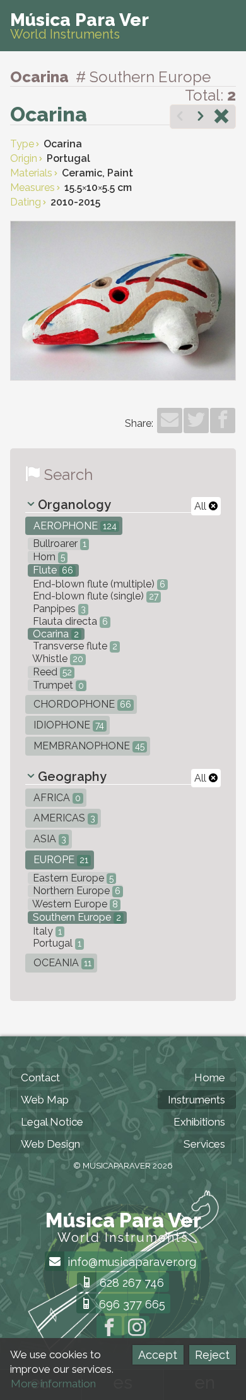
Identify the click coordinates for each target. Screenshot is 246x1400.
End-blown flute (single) (94, 596)
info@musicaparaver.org (130, 1261)
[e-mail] (169, 420)
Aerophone (74, 526)
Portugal (55, 943)
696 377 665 (130, 1304)
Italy (46, 931)
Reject (212, 1354)
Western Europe (74, 904)
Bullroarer (58, 543)
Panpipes (58, 609)
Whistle (56, 659)
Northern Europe (75, 891)
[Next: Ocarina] (200, 117)
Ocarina (54, 634)
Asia (48, 839)
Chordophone (81, 704)
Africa (56, 798)
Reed (51, 672)
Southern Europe (75, 917)
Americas (63, 818)
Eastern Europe (72, 878)
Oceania (61, 963)
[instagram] (136, 1328)
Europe (59, 860)
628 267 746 (130, 1282)
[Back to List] (221, 117)
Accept (157, 1354)
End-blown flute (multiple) (97, 584)
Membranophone (87, 746)
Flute (51, 570)
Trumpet (57, 685)
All (201, 506)
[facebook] (222, 420)
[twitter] (196, 420)
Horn (47, 557)
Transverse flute (73, 646)
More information (53, 1383)
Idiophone (67, 725)
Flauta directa (69, 621)
